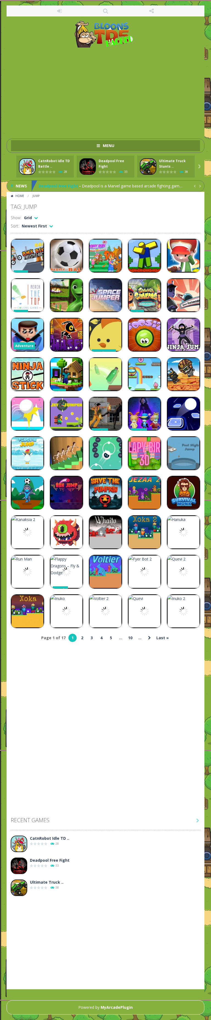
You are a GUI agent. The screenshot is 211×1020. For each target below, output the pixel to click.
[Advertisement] (105, 90)
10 (130, 637)
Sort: (15, 226)
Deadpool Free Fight (50, 860)
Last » (162, 637)
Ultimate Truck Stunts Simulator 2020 (75, 185)
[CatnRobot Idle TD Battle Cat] (19, 844)
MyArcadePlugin (117, 1007)
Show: (16, 217)
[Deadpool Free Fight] (19, 866)
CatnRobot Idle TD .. (49, 838)
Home (20, 196)
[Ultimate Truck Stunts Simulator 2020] (19, 888)
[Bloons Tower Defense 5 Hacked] (106, 33)
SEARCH (105, 10)
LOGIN (59, 10)
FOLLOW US (151, 10)
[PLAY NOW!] (27, 166)
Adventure (24, 345)
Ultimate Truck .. (46, 882)
